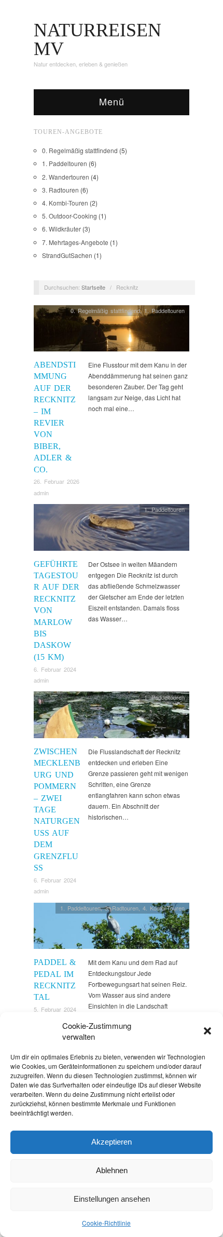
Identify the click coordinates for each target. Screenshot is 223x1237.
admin (41, 492)
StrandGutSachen (67, 255)
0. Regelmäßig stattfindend (80, 150)
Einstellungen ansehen (112, 1198)
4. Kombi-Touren (65, 202)
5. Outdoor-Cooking (69, 215)
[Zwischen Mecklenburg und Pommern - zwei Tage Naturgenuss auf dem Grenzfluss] (111, 717)
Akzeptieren (111, 1141)
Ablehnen (112, 1170)
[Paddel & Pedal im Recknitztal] (111, 928)
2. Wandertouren (65, 176)
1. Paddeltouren (64, 163)
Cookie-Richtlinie (106, 1222)
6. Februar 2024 (55, 669)
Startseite (93, 287)
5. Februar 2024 (55, 1009)
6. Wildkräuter (61, 228)
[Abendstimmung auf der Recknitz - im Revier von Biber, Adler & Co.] (111, 331)
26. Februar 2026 (56, 481)
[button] (207, 1031)
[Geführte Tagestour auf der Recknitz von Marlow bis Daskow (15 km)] (111, 530)
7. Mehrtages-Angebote (75, 242)
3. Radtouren (60, 189)
